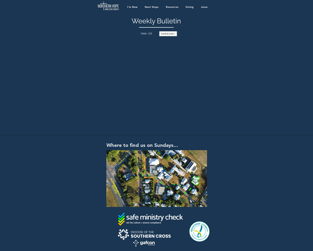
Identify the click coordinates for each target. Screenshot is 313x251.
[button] (132, 7)
